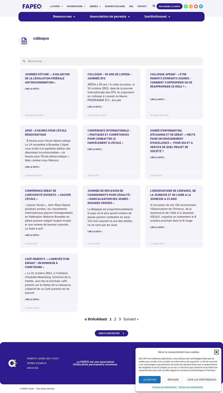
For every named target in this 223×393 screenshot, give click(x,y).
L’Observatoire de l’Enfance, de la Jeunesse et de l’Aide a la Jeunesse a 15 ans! (173, 195)
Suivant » (131, 319)
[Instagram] (191, 6)
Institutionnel (155, 16)
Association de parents (108, 16)
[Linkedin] (201, 6)
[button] (216, 352)
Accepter (149, 379)
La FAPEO (55, 6)
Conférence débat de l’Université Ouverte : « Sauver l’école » (48, 195)
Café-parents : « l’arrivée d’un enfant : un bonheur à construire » (47, 263)
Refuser (173, 379)
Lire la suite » (32, 89)
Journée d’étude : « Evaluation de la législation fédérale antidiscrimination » (47, 78)
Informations (74, 6)
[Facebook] (186, 6)
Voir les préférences (201, 379)
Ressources (62, 16)
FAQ (131, 6)
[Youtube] (196, 6)
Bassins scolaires (115, 6)
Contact (142, 6)
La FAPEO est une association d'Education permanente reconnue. (95, 363)
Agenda (94, 6)
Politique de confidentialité (164, 387)
